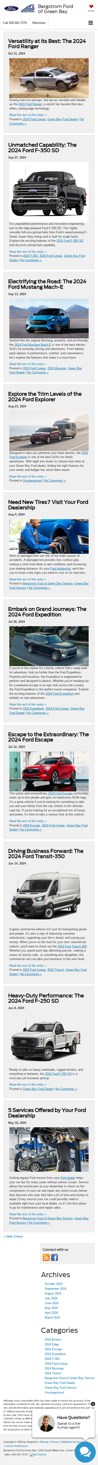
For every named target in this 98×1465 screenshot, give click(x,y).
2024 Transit (55, 969)
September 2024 (55, 1288)
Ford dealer (67, 1178)
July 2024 (51, 1298)
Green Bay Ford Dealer (62, 119)
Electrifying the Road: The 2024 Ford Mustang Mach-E (47, 284)
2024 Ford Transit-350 (72, 946)
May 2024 (51, 1308)
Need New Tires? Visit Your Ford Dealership (48, 504)
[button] (15, 23)
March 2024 (52, 1317)
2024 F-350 (30, 256)
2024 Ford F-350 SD (70, 240)
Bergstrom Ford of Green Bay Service (48, 583)
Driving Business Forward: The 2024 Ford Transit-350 (45, 853)
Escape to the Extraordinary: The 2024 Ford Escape (48, 737)
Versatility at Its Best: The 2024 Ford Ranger (47, 43)
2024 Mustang (56, 368)
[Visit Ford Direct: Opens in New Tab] (38, 1454)
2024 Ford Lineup (34, 119)
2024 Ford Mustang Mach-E (32, 344)
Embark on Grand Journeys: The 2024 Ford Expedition (47, 611)
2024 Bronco (53, 1339)
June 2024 (51, 1303)
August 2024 (53, 1293)
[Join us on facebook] (54, 1257)
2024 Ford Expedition (60, 693)
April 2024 (51, 1312)
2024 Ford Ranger (30, 104)
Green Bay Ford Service (61, 1387)
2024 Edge (52, 1344)
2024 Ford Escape (60, 793)
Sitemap (44, 1441)
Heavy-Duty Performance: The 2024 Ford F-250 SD (46, 998)
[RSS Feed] (46, 1257)
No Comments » (31, 260)
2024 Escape (31, 825)
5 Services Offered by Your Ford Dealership (47, 1113)
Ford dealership (60, 568)
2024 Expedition (33, 708)
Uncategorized (32, 480)
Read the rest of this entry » (27, 115)
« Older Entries (13, 1236)
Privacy (55, 1441)
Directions (39, 23)
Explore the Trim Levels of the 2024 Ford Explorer (45, 396)
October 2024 (53, 1284)
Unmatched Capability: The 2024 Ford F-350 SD (42, 147)
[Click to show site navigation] (91, 23)
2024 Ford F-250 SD (58, 1073)
